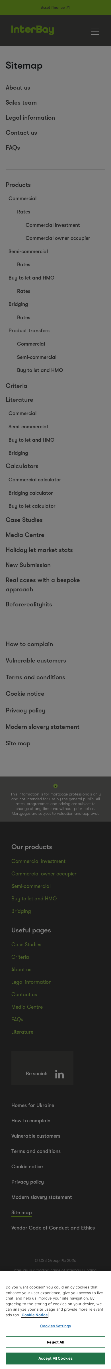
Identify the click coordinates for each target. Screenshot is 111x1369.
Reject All (55, 1342)
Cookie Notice (35, 1315)
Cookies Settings (55, 1326)
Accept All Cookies (55, 1358)
